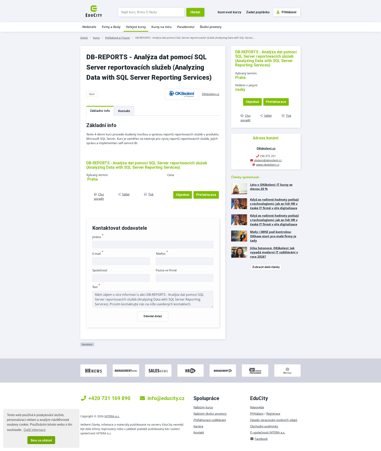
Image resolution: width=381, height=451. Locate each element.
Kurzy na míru (161, 27)
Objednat (182, 195)
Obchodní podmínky (264, 426)
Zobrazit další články (266, 267)
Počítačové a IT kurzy (117, 37)
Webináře (89, 27)
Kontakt (124, 111)
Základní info (100, 111)
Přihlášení (289, 12)
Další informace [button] (35, 430)
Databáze (87, 344)
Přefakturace (206, 195)
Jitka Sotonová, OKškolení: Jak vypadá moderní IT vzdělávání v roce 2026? (274, 252)
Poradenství (185, 27)
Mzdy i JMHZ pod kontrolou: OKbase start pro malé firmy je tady (273, 236)
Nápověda (257, 407)
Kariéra (198, 426)
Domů (84, 37)
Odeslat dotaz (152, 316)
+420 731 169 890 (110, 398)
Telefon (162, 254)
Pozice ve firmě (166, 270)
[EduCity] (94, 11)
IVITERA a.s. (112, 416)
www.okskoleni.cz (267, 165)
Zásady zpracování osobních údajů (273, 420)
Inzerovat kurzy (229, 12)
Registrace (273, 414)
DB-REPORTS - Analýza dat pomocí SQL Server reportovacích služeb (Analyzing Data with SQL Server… (194, 37)
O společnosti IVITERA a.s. (267, 432)
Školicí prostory (210, 27)
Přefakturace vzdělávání (209, 420)
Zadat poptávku (257, 12)
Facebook (261, 439)
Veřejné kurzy (136, 27)
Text (96, 287)
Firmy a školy (111, 27)
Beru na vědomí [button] (41, 440)
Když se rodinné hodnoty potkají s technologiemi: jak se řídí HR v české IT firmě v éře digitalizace (274, 203)
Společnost (99, 270)
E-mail (97, 254)
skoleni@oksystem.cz (268, 160)
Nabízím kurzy (203, 407)
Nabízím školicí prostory (210, 414)
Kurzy (96, 37)
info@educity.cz (166, 398)
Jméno (98, 237)
